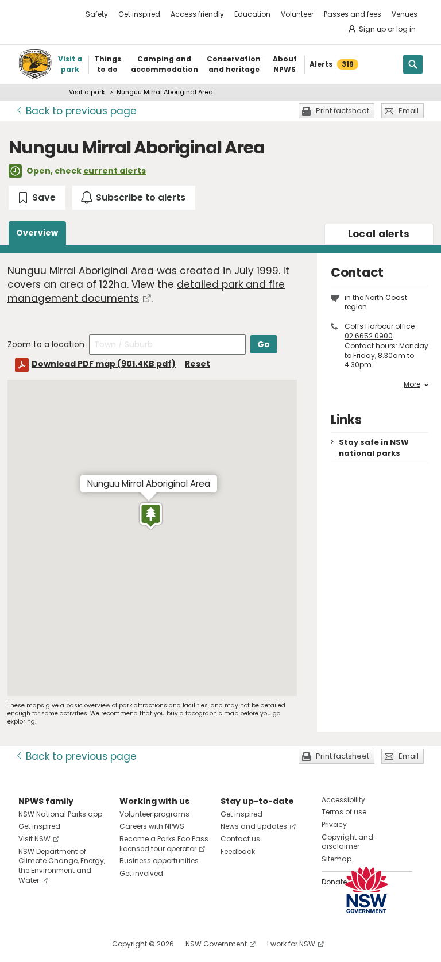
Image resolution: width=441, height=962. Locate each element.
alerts (379, 234)
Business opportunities (159, 860)
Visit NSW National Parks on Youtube (78, 944)
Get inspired (139, 14)
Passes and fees (352, 14)
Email (409, 110)
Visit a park (87, 92)
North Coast (386, 297)
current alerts (114, 170)
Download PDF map (104, 364)
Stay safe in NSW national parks (374, 448)
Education (252, 14)
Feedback (237, 851)
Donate (334, 882)
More (412, 384)
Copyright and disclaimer (347, 842)
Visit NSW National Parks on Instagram (53, 944)
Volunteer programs (154, 814)
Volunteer (297, 14)
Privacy (334, 824)
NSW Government (216, 944)
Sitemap (336, 859)
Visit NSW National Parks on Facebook (29, 944)
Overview (37, 232)
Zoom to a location (45, 344)
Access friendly (197, 14)
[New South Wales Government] (366, 890)
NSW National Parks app (60, 814)
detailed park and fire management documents (146, 291)
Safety (97, 14)
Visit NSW (34, 839)
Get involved (141, 873)
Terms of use (344, 812)
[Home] (35, 64)
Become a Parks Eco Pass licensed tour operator (163, 843)
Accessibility (343, 800)
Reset (197, 364)
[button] (150, 516)
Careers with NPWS (151, 826)
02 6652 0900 (369, 336)
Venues (404, 14)
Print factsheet (342, 110)
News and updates (253, 826)
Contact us (240, 839)
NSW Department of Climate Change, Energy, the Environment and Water (61, 865)
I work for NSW (291, 944)
